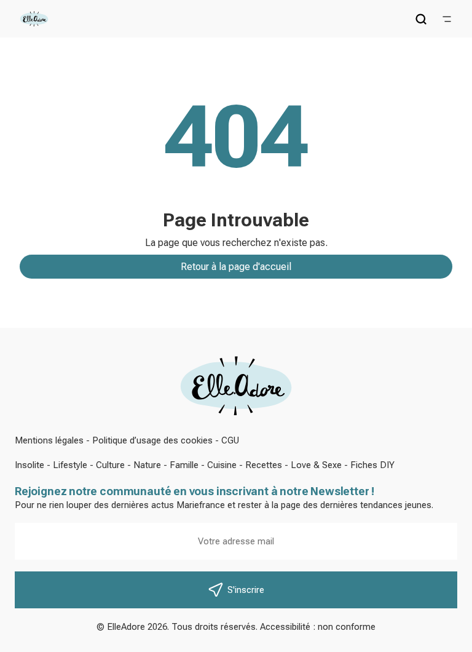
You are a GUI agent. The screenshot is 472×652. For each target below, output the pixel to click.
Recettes (263, 465)
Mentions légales (49, 440)
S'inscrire (245, 589)
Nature (147, 465)
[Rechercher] (421, 19)
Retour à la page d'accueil (236, 266)
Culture (110, 465)
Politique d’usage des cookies (152, 440)
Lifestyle (70, 465)
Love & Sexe (316, 465)
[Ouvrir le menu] (446, 19)
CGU (230, 440)
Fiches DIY (372, 465)
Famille (184, 465)
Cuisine (222, 465)
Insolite (29, 465)
